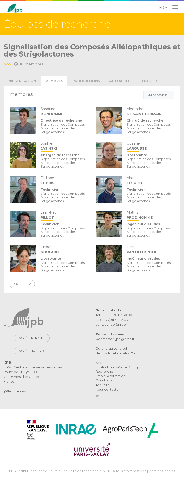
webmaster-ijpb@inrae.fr (115, 339)
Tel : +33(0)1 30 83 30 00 (114, 315)
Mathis (140, 215)
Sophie (49, 146)
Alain (137, 180)
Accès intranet (32, 338)
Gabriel (141, 249)
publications (86, 81)
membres (54, 81)
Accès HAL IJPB (31, 351)
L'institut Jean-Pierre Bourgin (118, 367)
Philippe (47, 180)
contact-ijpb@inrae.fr (112, 324)
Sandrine (52, 111)
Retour (23, 284)
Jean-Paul (49, 215)
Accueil (101, 362)
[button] (163, 7)
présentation (21, 81)
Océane (137, 146)
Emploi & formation (110, 376)
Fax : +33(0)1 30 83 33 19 (114, 320)
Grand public (105, 380)
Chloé (50, 249)
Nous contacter (108, 389)
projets (150, 81)
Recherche (104, 371)
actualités (121, 81)
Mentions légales (162, 471)
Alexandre (144, 111)
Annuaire (102, 385)
